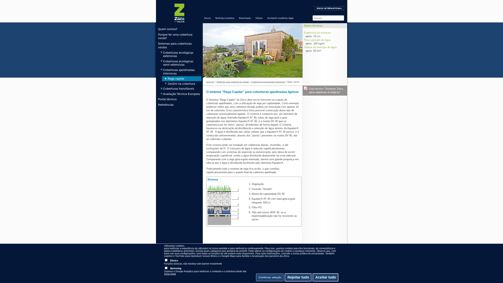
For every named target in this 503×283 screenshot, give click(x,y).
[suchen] (341, 18)
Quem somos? (167, 29)
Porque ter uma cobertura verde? (175, 36)
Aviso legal (170, 274)
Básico (174, 260)
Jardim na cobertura (181, 83)
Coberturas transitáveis (178, 88)
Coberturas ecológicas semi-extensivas (178, 63)
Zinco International (329, 8)
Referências (166, 105)
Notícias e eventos (224, 18)
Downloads (245, 18)
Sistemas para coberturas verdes (233, 82)
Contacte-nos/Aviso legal (280, 18)
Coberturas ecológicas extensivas (178, 54)
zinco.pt (210, 82)
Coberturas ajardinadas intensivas (268, 82)
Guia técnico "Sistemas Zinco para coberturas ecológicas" (326, 90)
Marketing (175, 268)
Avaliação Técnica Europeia (181, 94)
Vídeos (259, 18)
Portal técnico (167, 99)
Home (207, 18)
